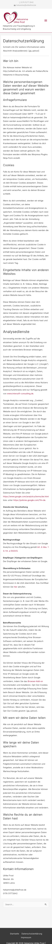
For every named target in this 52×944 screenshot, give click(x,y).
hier (15, 587)
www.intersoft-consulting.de (20, 393)
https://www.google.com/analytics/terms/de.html (26, 496)
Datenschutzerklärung (32, 934)
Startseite (14, 934)
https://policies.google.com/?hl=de (29, 500)
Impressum (26, 937)
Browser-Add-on (35, 681)
